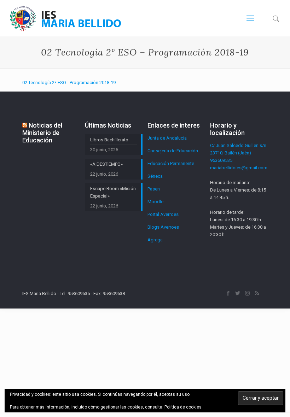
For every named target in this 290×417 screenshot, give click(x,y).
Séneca (155, 176)
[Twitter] (238, 293)
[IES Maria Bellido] (65, 18)
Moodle (155, 201)
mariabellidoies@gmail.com (238, 167)
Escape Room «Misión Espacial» (113, 192)
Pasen (153, 189)
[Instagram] (247, 293)
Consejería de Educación (172, 150)
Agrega (155, 239)
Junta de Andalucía (167, 138)
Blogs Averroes (163, 227)
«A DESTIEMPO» (106, 164)
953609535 (221, 160)
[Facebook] (228, 293)
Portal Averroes (163, 214)
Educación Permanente (170, 163)
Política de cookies (183, 407)
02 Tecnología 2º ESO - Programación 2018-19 (69, 82)
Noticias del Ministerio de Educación (42, 133)
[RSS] (257, 293)
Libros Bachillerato (109, 139)
